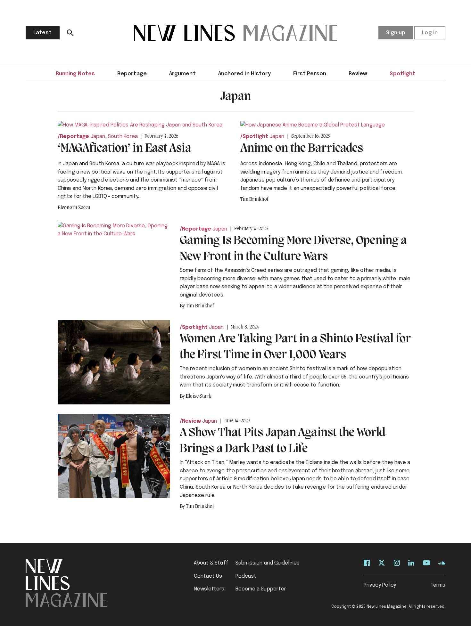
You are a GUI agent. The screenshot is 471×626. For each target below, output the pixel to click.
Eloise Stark (198, 396)
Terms (438, 585)
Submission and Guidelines (268, 563)
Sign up (396, 33)
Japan (97, 136)
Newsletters (209, 589)
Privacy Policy (380, 585)
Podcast (246, 576)
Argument (182, 74)
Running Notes (75, 74)
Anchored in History (244, 74)
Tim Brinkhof (254, 199)
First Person (309, 74)
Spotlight (402, 74)
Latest (42, 33)
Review (358, 74)
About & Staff (211, 563)
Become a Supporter (261, 589)
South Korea (123, 136)
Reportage (132, 74)
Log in (430, 33)
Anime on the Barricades (301, 148)
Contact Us (208, 576)
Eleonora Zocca (74, 208)
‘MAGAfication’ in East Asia (124, 148)
